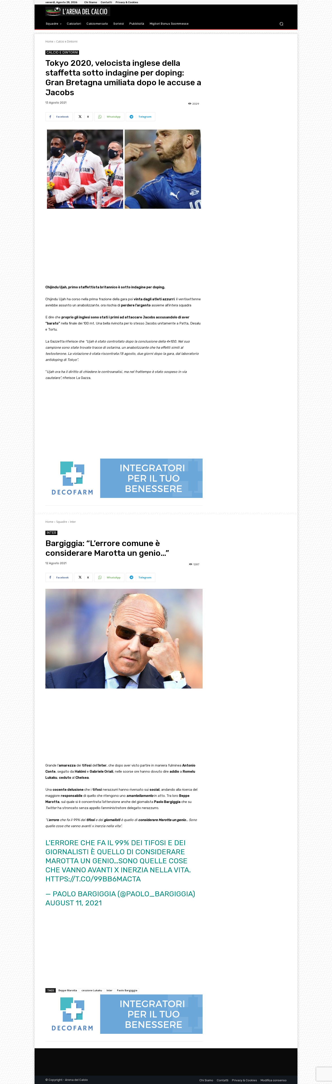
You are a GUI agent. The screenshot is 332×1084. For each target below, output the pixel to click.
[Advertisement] (124, 247)
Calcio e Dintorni (66, 41)
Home (49, 41)
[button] (281, 24)
